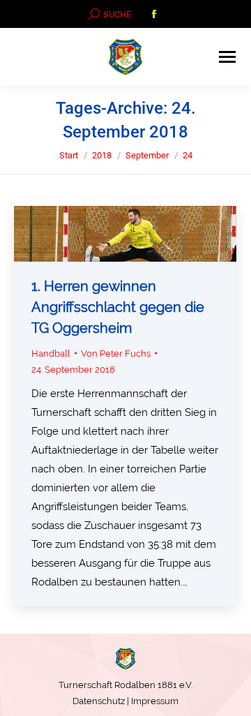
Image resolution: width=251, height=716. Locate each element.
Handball (50, 353)
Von (116, 353)
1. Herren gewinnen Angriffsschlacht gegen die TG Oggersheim (117, 307)
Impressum (154, 701)
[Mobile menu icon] (227, 56)
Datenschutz (99, 701)
